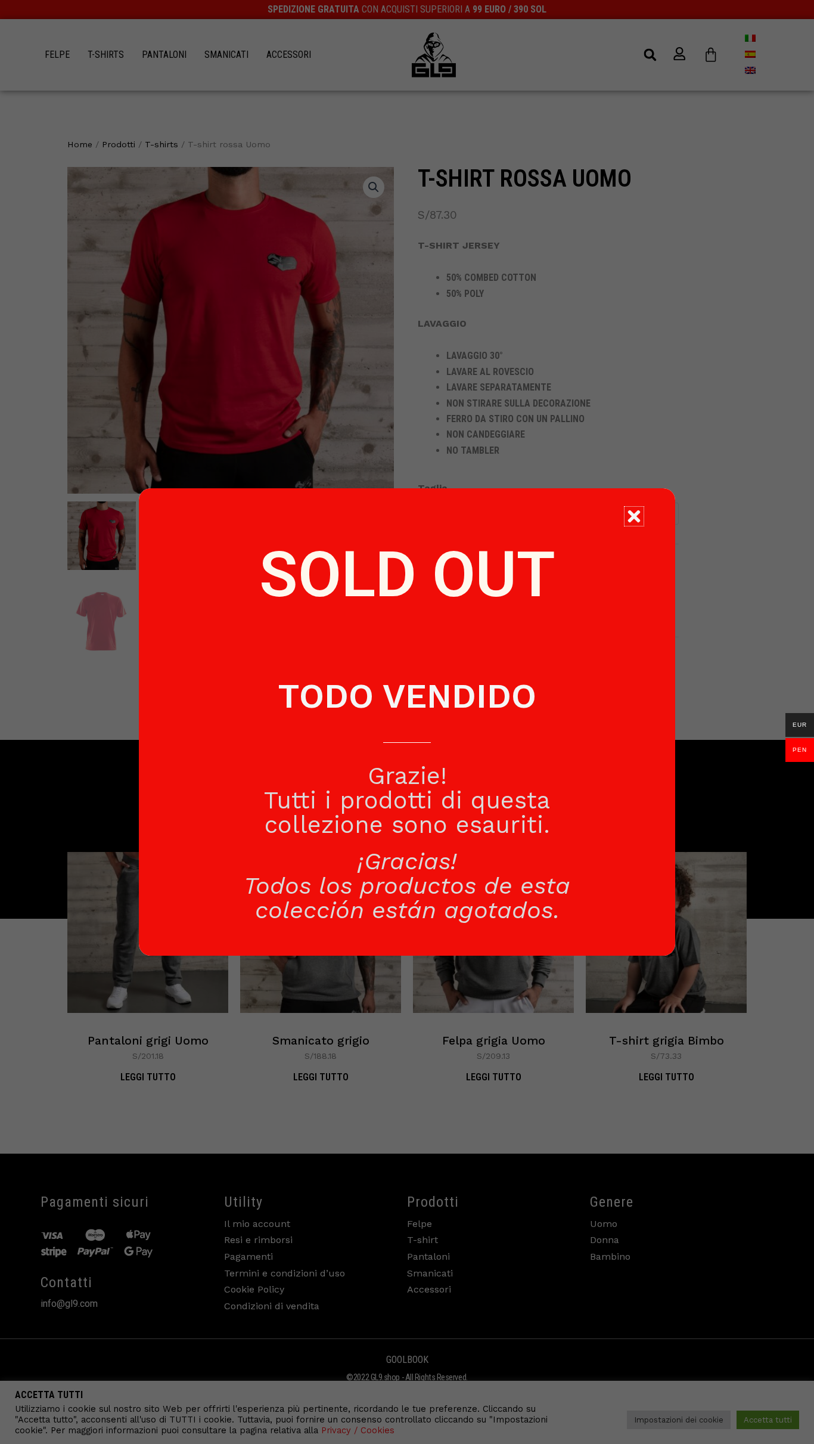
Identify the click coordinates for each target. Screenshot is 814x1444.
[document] (407, 722)
